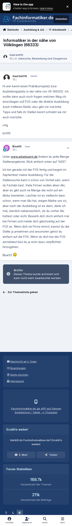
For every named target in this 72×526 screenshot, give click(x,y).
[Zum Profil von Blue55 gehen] (6, 148)
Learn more (7, 6)
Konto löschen (19, 374)
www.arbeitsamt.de (24, 156)
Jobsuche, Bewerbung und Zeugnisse (42, 58)
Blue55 (16, 146)
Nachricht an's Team (23, 361)
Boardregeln (18, 368)
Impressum (17, 381)
